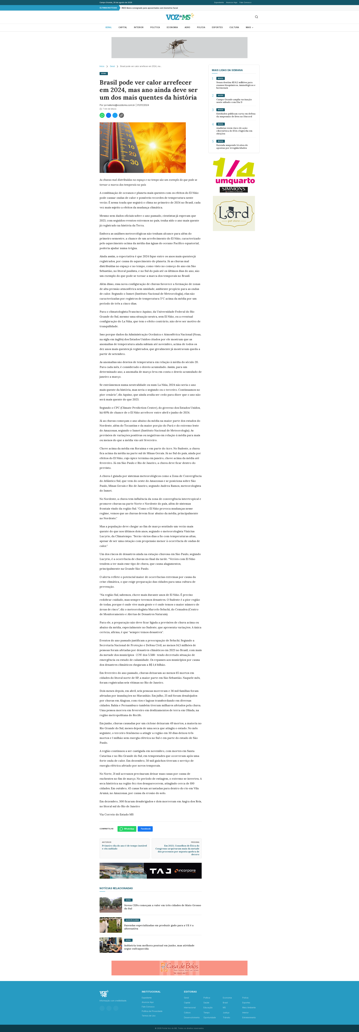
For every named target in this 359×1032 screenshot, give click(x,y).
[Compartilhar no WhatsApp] (102, 115)
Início (102, 66)
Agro (187, 27)
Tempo (206, 1012)
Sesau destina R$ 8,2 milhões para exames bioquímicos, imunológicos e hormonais (235, 85)
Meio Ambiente (249, 1007)
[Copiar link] (121, 115)
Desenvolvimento (192, 1017)
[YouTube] (115, 1008)
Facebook (146, 829)
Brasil (225, 1003)
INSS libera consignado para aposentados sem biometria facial (150, 8)
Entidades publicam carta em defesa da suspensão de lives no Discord (236, 115)
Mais (249, 27)
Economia (172, 27)
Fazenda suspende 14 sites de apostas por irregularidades (232, 146)
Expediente (219, 2)
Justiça (226, 1012)
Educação (208, 1007)
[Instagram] (102, 1008)
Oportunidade (209, 1017)
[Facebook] (108, 1008)
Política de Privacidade (152, 1011)
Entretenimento (249, 1017)
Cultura (234, 27)
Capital (122, 27)
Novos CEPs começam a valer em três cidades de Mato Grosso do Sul (162, 907)
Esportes (217, 27)
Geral (108, 27)
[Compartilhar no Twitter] (115, 115)
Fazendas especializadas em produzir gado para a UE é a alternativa (159, 927)
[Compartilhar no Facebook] (108, 115)
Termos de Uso (149, 1016)
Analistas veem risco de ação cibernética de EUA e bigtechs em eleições (234, 131)
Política (155, 27)
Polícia (201, 27)
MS (224, 1007)
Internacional (190, 1007)
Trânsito (226, 1017)
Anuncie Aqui (231, 2)
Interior (139, 27)
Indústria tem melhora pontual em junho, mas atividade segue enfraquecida (159, 947)
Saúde (206, 1003)
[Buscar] (256, 17)
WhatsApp (129, 829)
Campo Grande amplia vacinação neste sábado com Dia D (234, 101)
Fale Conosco (245, 2)
